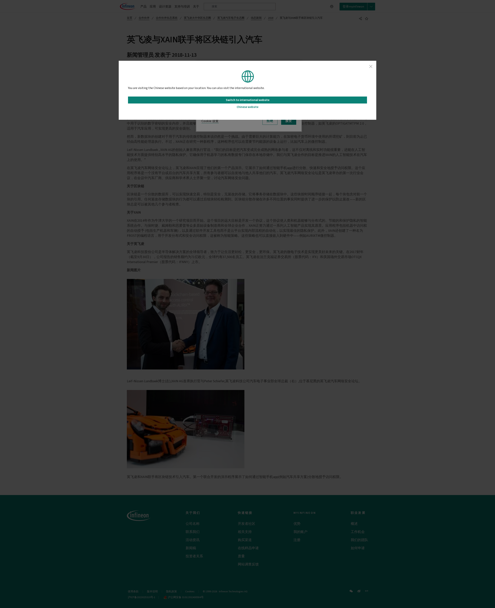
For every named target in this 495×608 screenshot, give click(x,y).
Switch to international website (247, 100)
